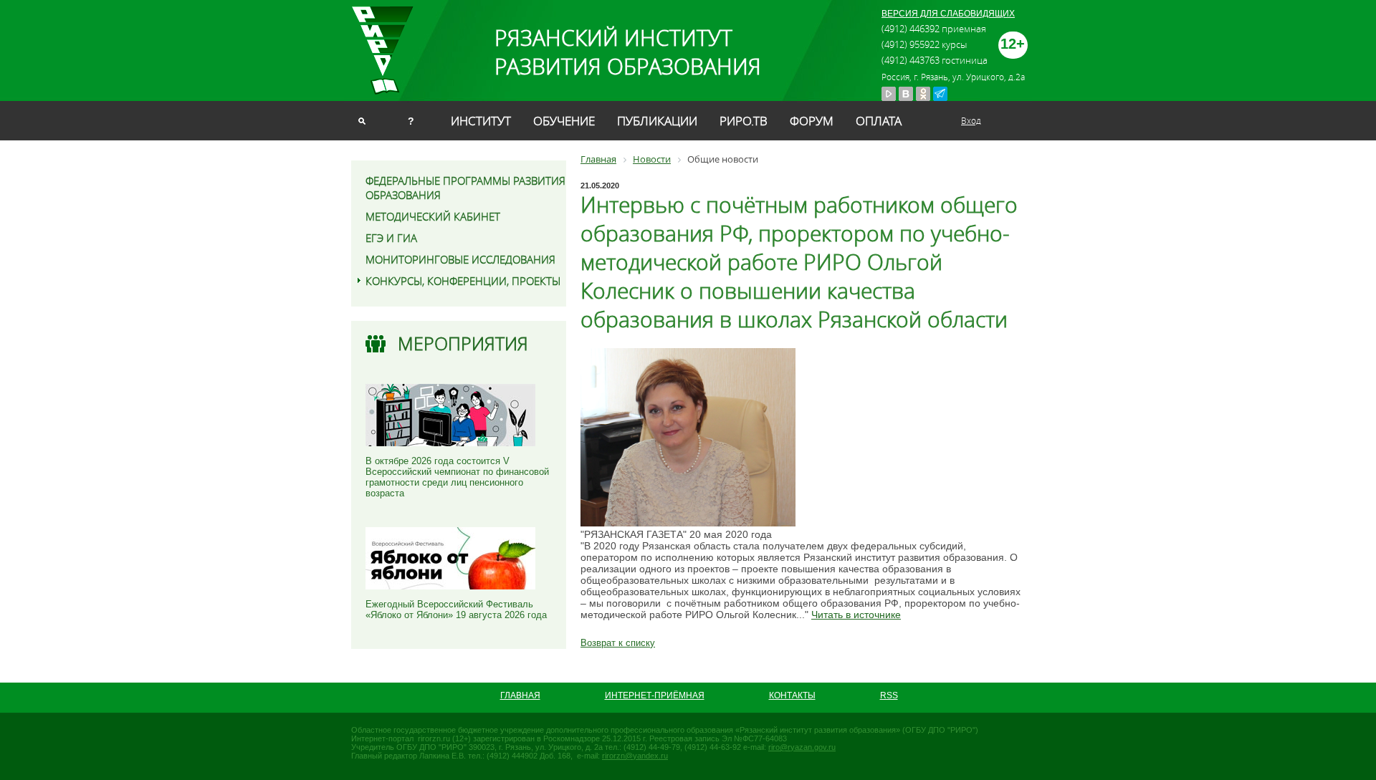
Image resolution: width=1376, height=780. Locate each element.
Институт (481, 120)
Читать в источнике (856, 614)
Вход (971, 120)
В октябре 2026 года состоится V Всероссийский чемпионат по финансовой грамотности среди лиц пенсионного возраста (457, 477)
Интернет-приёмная (654, 695)
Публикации (657, 120)
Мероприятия (463, 343)
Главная (520, 695)
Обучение (564, 120)
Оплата (879, 120)
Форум (811, 120)
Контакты (792, 695)
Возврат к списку (617, 642)
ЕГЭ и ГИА (391, 238)
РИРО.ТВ (744, 120)
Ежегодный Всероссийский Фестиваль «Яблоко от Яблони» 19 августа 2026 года (456, 609)
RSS (889, 695)
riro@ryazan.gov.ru (802, 747)
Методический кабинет (433, 216)
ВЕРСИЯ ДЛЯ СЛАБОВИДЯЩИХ (948, 14)
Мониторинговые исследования (460, 259)
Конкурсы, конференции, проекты (463, 281)
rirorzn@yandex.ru (635, 755)
